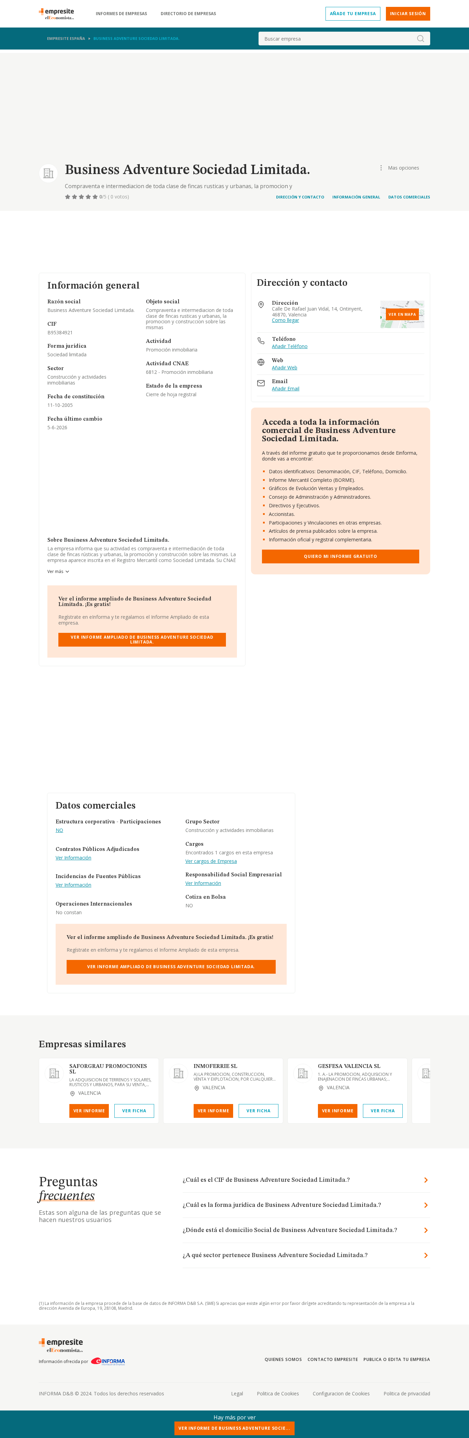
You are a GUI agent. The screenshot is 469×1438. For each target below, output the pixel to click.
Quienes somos (283, 1359)
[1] (68, 196)
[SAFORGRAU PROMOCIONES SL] (54, 1073)
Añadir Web (284, 368)
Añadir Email (285, 389)
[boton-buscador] (420, 38)
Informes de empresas (121, 13)
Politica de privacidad (407, 1393)
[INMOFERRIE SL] (178, 1073)
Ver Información (73, 858)
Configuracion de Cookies (341, 1393)
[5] (95, 196)
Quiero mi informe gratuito (340, 556)
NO (59, 830)
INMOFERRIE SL (215, 1066)
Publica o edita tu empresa (397, 1359)
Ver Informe (89, 1111)
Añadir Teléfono (290, 346)
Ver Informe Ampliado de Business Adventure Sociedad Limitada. (142, 639)
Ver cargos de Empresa (211, 861)
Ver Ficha (134, 1111)
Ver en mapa (402, 314)
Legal (237, 1393)
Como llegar (285, 320)
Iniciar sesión (408, 14)
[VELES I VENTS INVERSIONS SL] (427, 1073)
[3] (82, 196)
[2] (75, 196)
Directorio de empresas (188, 13)
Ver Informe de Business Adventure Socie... (234, 1428)
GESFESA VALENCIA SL (349, 1066)
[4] (88, 196)
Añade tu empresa (353, 14)
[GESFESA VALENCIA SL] (302, 1073)
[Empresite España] (59, 13)
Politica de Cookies (278, 1393)
